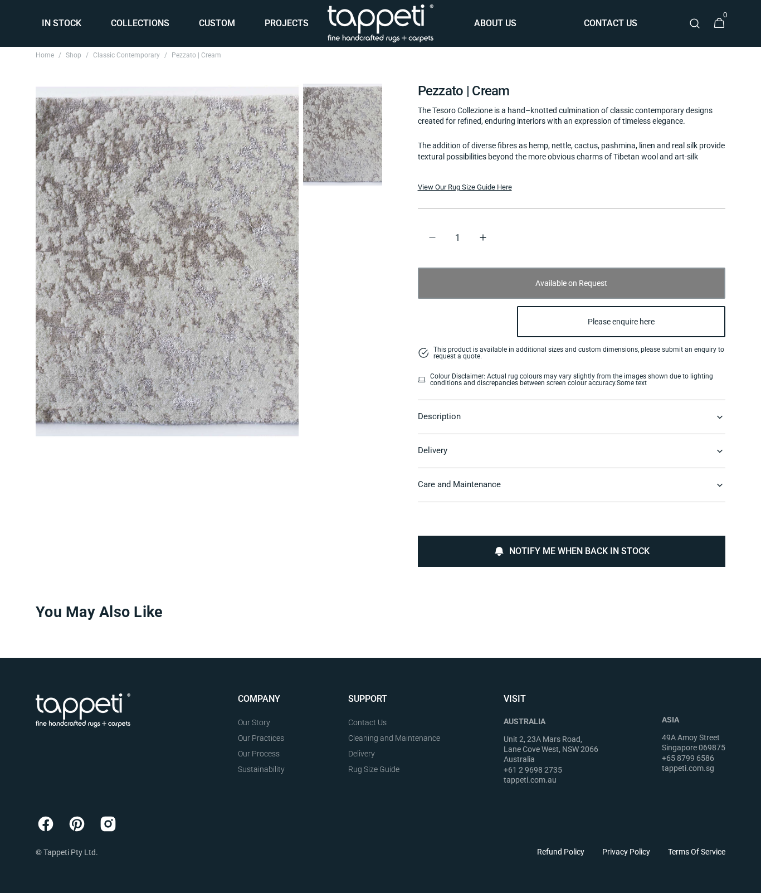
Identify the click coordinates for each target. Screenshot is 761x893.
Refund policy (560, 851)
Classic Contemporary (126, 55)
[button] (694, 23)
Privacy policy (626, 851)
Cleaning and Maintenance (394, 738)
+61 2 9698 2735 (533, 769)
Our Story (254, 722)
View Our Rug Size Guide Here (465, 187)
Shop (73, 55)
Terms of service (696, 851)
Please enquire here (621, 321)
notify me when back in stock (579, 551)
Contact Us (367, 722)
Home (45, 55)
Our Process (259, 753)
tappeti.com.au (530, 779)
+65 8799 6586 (688, 758)
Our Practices (261, 738)
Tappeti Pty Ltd (69, 852)
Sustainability (261, 769)
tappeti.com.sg (688, 768)
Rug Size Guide (373, 769)
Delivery (361, 753)
